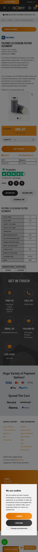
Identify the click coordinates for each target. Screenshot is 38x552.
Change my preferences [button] (19, 528)
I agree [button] (19, 516)
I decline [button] (19, 523)
